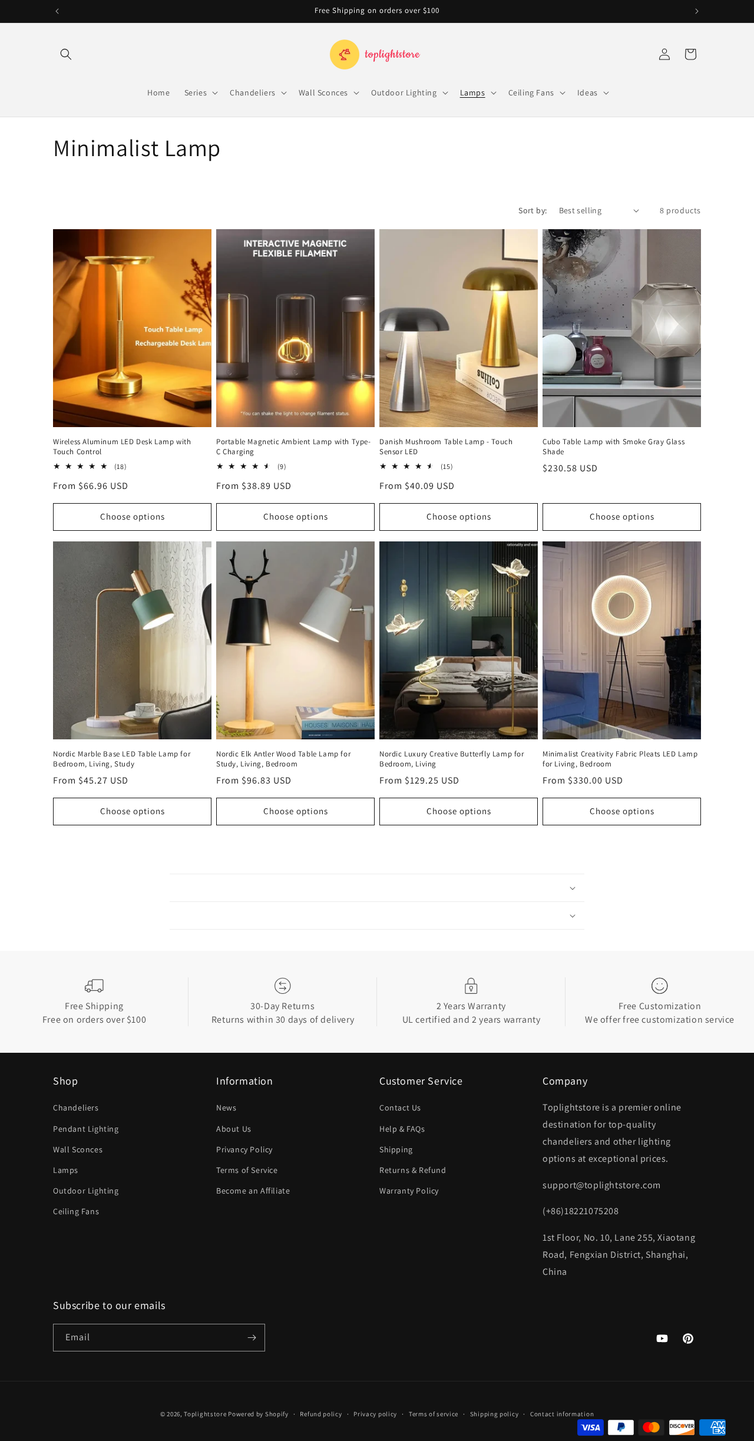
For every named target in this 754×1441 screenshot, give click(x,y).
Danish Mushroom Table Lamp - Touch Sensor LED (445, 447)
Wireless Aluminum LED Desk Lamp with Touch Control (122, 447)
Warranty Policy (409, 1190)
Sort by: (532, 210)
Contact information (562, 1414)
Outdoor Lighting (86, 1190)
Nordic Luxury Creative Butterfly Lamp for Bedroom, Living (451, 759)
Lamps (65, 1170)
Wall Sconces (77, 1149)
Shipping (396, 1149)
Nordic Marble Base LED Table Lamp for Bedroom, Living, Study (121, 759)
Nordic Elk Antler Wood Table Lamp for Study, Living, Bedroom (283, 759)
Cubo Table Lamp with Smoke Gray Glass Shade (613, 447)
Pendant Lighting (86, 1128)
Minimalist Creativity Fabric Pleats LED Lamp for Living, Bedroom (620, 759)
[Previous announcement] (57, 11)
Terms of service (433, 1414)
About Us (234, 1128)
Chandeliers (76, 1107)
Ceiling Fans (76, 1211)
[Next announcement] (697, 11)
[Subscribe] (251, 1337)
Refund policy (321, 1414)
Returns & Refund (413, 1170)
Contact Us (400, 1107)
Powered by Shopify (258, 1414)
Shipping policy (494, 1414)
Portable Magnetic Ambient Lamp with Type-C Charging (293, 447)
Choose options (132, 516)
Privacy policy (375, 1414)
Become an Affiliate (253, 1190)
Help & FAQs (402, 1128)
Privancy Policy (244, 1149)
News (226, 1107)
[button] (66, 54)
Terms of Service (247, 1170)
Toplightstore (205, 1414)
